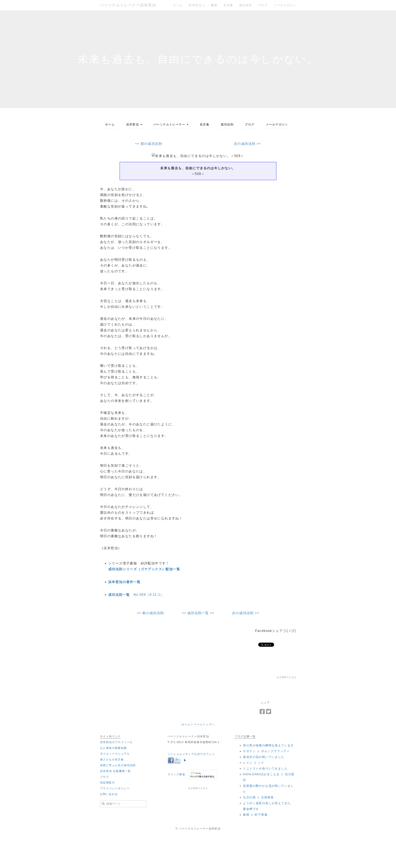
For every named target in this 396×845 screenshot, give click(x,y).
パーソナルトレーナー (169, 124)
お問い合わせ (109, 794)
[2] (294, 631)
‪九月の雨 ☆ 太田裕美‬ (258, 797)
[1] (286, 631)
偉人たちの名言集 (112, 759)
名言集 (228, 5)
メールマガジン (285, 5)
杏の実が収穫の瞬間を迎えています (268, 745)
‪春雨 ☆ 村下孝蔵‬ (255, 814)
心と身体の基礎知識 (113, 747)
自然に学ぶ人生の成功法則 (118, 765)
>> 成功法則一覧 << (198, 613)
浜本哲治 (196, 5)
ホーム (178, 5)
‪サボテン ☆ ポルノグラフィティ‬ (266, 751)
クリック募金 (176, 774)
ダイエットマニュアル (115, 753)
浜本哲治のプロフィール (116, 742)
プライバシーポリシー (115, 788)
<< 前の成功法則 (148, 143)
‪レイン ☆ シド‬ (253, 762)
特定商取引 (107, 782)
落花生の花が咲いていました (263, 757)
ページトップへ (204, 724)
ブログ (263, 5)
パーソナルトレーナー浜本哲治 (128, 5)
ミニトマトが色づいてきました (265, 768)
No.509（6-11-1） (136, 594)
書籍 (214, 5)
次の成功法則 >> (247, 143)
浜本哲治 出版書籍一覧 (115, 771)
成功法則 (245, 5)
